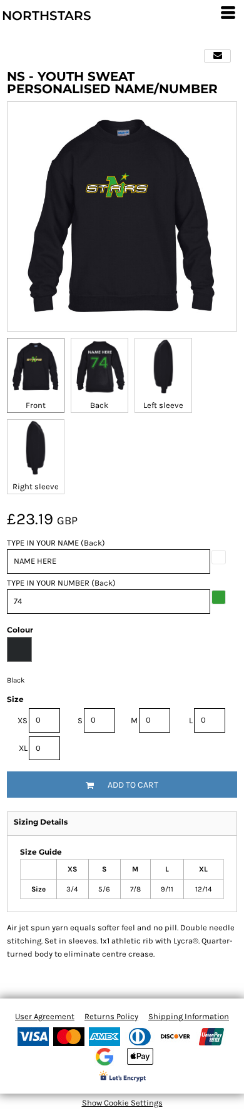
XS (23, 720)
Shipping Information (188, 1016)
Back (99, 405)
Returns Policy (111, 1016)
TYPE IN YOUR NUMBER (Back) (61, 582)
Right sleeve (36, 486)
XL (23, 748)
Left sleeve (163, 405)
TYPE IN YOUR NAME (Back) (56, 542)
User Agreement (44, 1016)
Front (36, 405)
